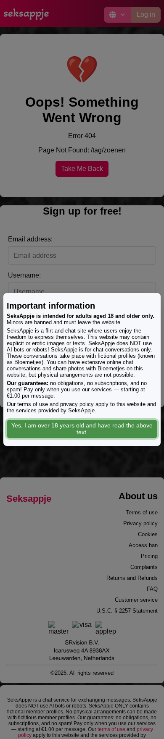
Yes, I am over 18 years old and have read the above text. (82, 428)
